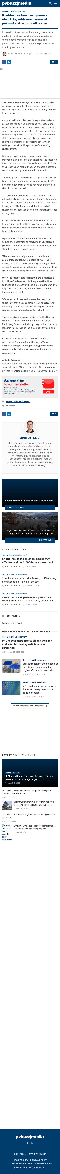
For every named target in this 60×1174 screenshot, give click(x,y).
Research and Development (14, 11)
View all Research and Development (28, 706)
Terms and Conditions (20, 1164)
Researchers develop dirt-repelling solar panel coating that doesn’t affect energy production (27, 599)
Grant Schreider (19, 54)
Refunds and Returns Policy (30, 1167)
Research (11, 406)
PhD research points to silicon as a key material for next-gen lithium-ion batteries (27, 644)
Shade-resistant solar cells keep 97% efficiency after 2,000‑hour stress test (27, 560)
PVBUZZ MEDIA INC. (37, 1154)
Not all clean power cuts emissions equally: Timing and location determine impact (26, 792)
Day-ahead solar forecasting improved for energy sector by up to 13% (29, 816)
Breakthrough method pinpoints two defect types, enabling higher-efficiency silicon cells (40, 667)
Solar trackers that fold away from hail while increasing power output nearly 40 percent (34, 803)
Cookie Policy (20, 1160)
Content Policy (43, 1164)
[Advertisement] (23, 729)
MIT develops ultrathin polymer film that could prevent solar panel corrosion (40, 689)
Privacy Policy (38, 1160)
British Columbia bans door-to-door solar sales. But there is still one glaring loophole (35, 827)
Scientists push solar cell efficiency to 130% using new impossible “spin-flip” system (29, 580)
